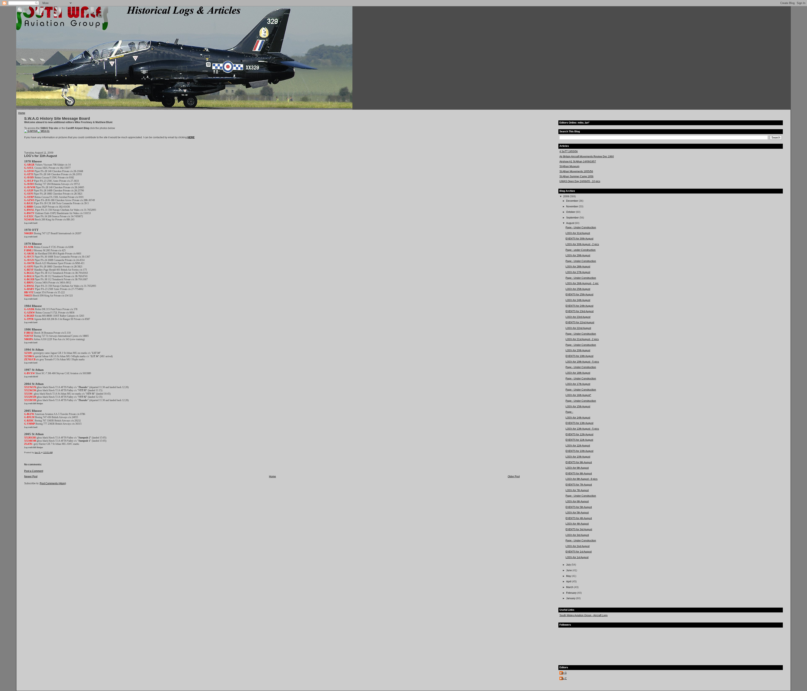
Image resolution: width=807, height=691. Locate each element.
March (570, 587)
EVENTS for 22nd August (580, 322)
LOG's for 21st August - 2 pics (582, 339)
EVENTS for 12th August (579, 434)
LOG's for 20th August (578, 350)
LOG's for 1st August (577, 557)
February (571, 592)
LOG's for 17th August (578, 384)
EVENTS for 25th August (579, 294)
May (569, 576)
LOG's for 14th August (578, 417)
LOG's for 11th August (578, 445)
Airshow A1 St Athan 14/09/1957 (577, 161)
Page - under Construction (581, 250)
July (568, 564)
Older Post (514, 476)
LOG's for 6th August (577, 501)
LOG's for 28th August (578, 266)
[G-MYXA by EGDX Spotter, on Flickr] (30, 131)
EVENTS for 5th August (579, 507)
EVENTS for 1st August (579, 551)
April (569, 581)
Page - (569, 412)
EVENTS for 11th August (579, 439)
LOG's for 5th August (577, 512)
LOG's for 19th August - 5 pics (582, 361)
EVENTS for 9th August (579, 462)
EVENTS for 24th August (579, 305)
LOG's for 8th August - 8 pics (581, 479)
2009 (566, 196)
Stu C (563, 678)
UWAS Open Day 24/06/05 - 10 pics (579, 181)
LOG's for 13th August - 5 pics (582, 428)
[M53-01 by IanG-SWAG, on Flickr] (43, 131)
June (569, 570)
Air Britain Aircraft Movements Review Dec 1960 (586, 156)
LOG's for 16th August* (578, 395)
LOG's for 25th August (578, 289)
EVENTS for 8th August (579, 473)
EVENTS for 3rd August (579, 529)
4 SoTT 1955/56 (568, 151)
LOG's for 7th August (577, 490)
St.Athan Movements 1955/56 (576, 171)
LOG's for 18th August (578, 372)
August (570, 223)
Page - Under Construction (581, 227)
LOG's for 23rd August (578, 317)
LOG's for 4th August (577, 523)
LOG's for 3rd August (577, 535)
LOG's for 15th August (578, 406)
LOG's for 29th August (578, 255)
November (572, 206)
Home (21, 113)
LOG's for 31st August (578, 233)
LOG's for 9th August (577, 467)
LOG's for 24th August (578, 300)
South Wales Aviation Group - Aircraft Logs (583, 615)
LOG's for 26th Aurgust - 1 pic (582, 283)
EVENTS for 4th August (579, 518)
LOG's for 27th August (578, 272)
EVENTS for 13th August (579, 423)
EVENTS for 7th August (579, 484)
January (571, 598)
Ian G (563, 672)
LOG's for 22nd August (578, 328)
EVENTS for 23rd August (579, 311)
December (572, 200)
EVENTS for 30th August (579, 238)
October (571, 212)
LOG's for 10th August (578, 456)
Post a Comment (33, 471)
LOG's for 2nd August (577, 546)
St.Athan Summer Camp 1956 (576, 176)
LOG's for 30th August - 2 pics (582, 244)
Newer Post (30, 476)
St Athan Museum (569, 166)
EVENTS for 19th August (579, 356)
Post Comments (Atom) (53, 483)
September (572, 217)
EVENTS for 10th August (579, 451)
